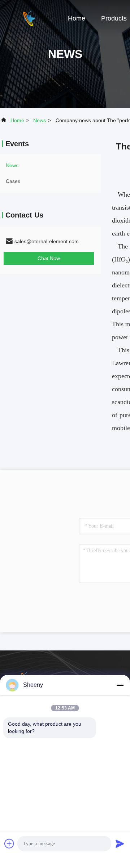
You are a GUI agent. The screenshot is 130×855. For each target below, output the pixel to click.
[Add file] (9, 843)
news (39, 120)
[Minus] (120, 685)
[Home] (29, 18)
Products (114, 18)
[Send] (120, 843)
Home (76, 18)
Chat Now (49, 258)
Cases (13, 181)
